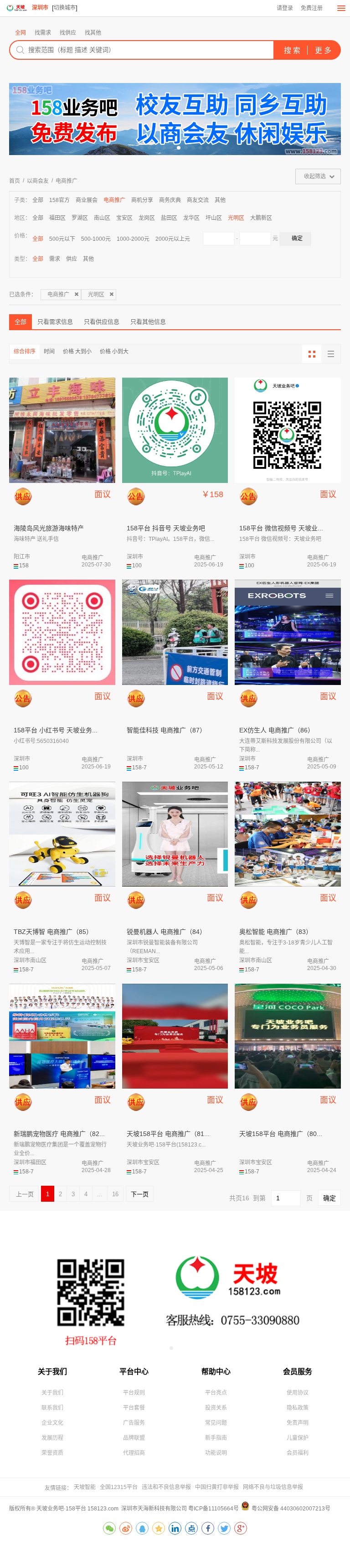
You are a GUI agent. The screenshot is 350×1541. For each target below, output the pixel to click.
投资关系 (216, 1408)
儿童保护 (298, 1438)
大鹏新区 (261, 218)
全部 (37, 200)
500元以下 (62, 239)
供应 (71, 259)
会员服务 (297, 1371)
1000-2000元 (133, 239)
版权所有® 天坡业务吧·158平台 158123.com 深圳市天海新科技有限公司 (98, 1508)
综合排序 (25, 351)
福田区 (57, 218)
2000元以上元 (172, 239)
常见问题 (216, 1423)
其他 (220, 200)
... (100, 1194)
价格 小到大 (114, 351)
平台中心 (134, 1371)
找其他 (93, 33)
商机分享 (142, 200)
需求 (54, 259)
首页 (14, 181)
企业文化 (52, 1423)
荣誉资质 (52, 1453)
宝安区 (124, 218)
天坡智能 (85, 1487)
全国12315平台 (119, 1487)
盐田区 (169, 218)
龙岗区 (147, 218)
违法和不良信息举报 (166, 1487)
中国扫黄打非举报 (217, 1487)
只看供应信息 (101, 321)
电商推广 (66, 181)
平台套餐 (134, 1408)
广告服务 (134, 1423)
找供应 (68, 33)
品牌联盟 (134, 1438)
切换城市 (65, 8)
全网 (20, 33)
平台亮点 (216, 1393)
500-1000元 (96, 239)
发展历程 (52, 1438)
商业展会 (87, 200)
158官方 (59, 200)
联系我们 (52, 1408)
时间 (49, 351)
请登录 (285, 8)
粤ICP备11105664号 (213, 1508)
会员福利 (298, 1453)
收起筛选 (315, 176)
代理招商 (134, 1453)
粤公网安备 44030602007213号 (291, 1508)
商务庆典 (170, 200)
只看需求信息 (55, 321)
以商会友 (38, 181)
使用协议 (298, 1393)
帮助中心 (216, 1371)
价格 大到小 (77, 351)
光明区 (236, 218)
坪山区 (214, 218)
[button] (142, 148)
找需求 (43, 33)
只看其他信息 (148, 321)
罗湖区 (80, 218)
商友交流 (198, 200)
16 (115, 1194)
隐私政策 (298, 1408)
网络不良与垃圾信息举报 (273, 1487)
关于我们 (52, 1371)
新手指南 (216, 1438)
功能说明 (216, 1453)
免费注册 (312, 8)
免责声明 (298, 1423)
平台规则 (134, 1393)
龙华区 (191, 218)
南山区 (102, 218)
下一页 (140, 1194)
